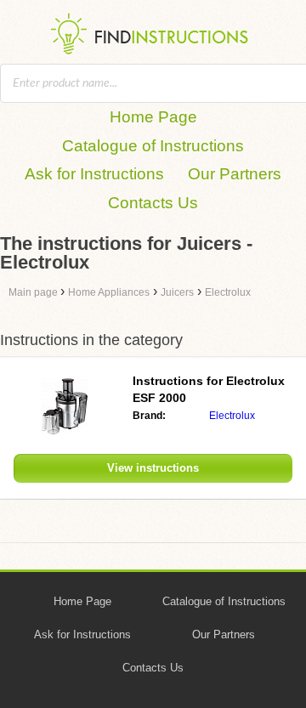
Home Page (153, 117)
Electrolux (232, 416)
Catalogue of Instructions (153, 146)
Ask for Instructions (94, 174)
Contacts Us (153, 203)
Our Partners (234, 174)
